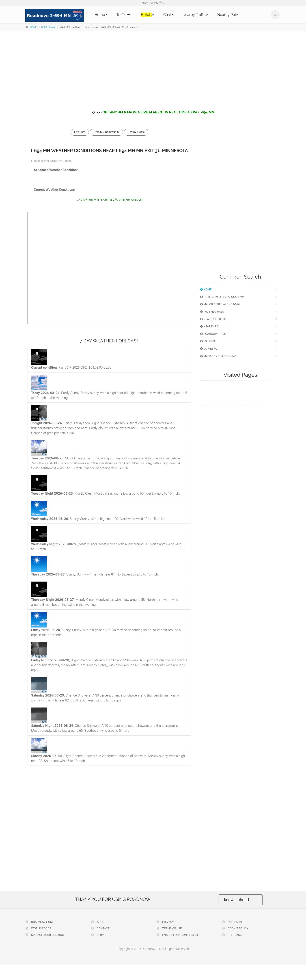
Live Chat (79, 132)
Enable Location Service (180, 935)
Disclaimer (235, 922)
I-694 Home (48, 27)
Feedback (234, 935)
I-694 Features (213, 311)
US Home (209, 341)
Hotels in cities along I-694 (223, 297)
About (101, 922)
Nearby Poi (227, 15)
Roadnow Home (214, 333)
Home (100, 15)
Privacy (168, 922)
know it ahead (236, 899)
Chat (167, 15)
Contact (103, 928)
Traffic (123, 15)
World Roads (40, 928)
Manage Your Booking (219, 356)
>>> (154, 112)
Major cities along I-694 (221, 304)
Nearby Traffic (195, 15)
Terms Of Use (172, 928)
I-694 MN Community (106, 132)
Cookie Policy (237, 928)
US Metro (210, 348)
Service (102, 935)
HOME (33, 27)
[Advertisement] (153, 67)
